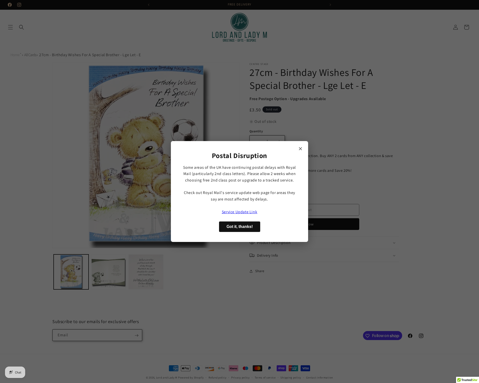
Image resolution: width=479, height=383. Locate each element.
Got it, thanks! (240, 226)
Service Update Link (239, 211)
